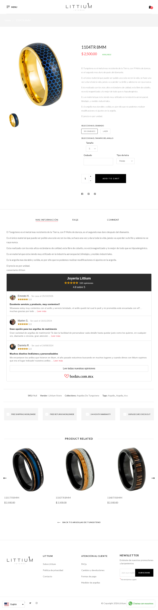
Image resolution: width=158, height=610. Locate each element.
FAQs (75, 219)
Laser (105, 131)
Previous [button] (5, 478)
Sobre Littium (49, 564)
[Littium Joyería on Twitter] (30, 603)
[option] (41, 74)
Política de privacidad (53, 570)
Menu (14, 7)
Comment (113, 219)
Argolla (111, 395)
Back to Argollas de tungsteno (81, 522)
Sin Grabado (89, 131)
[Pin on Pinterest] (95, 194)
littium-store (55, 395)
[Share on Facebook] (83, 194)
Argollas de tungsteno (88, 395)
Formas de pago (88, 576)
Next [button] (153, 478)
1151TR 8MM (11, 497)
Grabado (88, 155)
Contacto (47, 576)
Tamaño (90, 142)
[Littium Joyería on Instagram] (36, 603)
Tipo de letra (122, 155)
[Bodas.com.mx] (79, 377)
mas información (47, 219)
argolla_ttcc (122, 395)
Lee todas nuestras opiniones (79, 368)
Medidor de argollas (90, 582)
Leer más (41, 311)
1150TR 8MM (63, 497)
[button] (13, 604)
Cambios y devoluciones (92, 570)
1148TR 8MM (114, 497)
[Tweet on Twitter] (88, 194)
